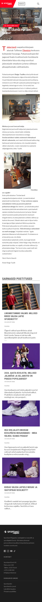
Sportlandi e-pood (10, 586)
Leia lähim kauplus (10, 589)
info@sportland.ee (10, 573)
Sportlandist (8, 584)
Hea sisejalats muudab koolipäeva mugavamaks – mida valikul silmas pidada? (20, 433)
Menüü (21, 4)
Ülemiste (26, 50)
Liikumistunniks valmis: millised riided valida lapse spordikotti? (20, 316)
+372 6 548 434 (9, 570)
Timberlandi (11, 47)
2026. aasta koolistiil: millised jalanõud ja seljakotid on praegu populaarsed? (20, 376)
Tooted (24, 26)
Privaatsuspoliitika (10, 591)
